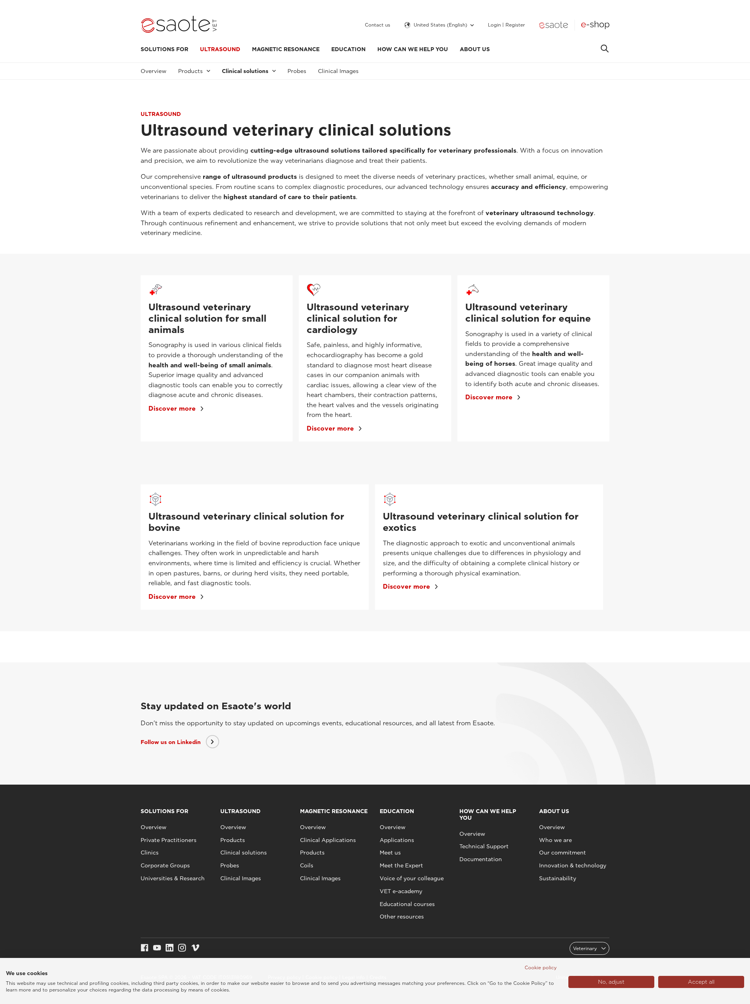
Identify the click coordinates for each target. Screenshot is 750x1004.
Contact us (377, 25)
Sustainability (557, 878)
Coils (306, 865)
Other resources (402, 916)
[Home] (179, 25)
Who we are (555, 840)
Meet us (390, 852)
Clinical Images (338, 71)
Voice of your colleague (412, 878)
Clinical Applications (328, 840)
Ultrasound (220, 49)
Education (348, 49)
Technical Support (484, 846)
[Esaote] (553, 24)
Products (232, 840)
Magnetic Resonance (286, 49)
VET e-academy (401, 891)
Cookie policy (541, 967)
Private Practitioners (168, 840)
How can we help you (412, 49)
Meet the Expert (401, 865)
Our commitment (562, 852)
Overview (153, 71)
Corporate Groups (165, 865)
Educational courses (407, 904)
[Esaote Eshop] (595, 25)
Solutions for (164, 49)
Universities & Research (173, 878)
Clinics (150, 852)
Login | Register (506, 25)
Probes (297, 71)
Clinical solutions (243, 852)
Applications (397, 840)
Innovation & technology (572, 865)
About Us (475, 49)
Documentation (480, 859)
